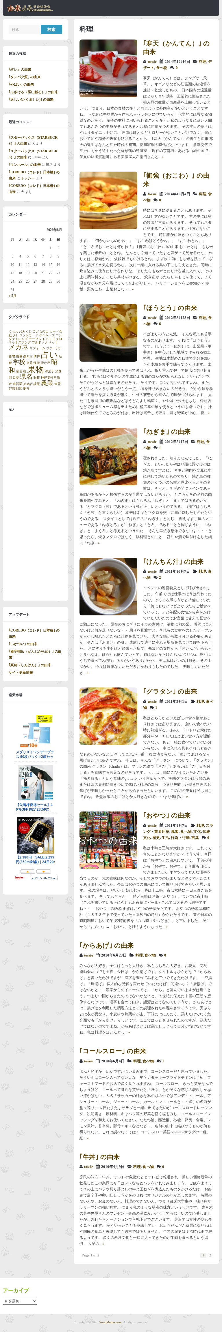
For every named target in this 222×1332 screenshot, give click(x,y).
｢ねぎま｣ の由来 (166, 431)
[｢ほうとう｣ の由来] (108, 360)
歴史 (156, 838)
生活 (165, 838)
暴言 (19, 371)
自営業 (17, 384)
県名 (26, 376)
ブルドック (40, 342)
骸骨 (26, 388)
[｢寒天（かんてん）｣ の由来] (108, 96)
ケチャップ (47, 335)
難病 (19, 388)
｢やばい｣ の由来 (21, 84)
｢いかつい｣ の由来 (23, 644)
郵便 (12, 388)
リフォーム (37, 348)
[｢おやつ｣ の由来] (108, 868)
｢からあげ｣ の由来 (106, 945)
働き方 (28, 356)
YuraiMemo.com (110, 1322)
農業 (47, 383)
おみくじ (25, 331)
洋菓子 (49, 371)
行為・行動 (180, 838)
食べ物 (161, 68)
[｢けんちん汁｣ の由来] (108, 614)
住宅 (12, 356)
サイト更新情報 (21, 672)
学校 (19, 361)
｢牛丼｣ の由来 (99, 1156)
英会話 (28, 384)
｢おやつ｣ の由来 (166, 815)
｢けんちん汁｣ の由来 (173, 561)
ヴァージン (54, 348)
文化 (197, 832)
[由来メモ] (30, 11)
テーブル (35, 339)
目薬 (16, 377)
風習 (175, 832)
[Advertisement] (35, 508)
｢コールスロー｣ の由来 (112, 1051)
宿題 (29, 363)
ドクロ (57, 339)
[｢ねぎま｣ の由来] (108, 484)
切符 (37, 356)
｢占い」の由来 (20, 69)
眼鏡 (37, 377)
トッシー (28, 178)
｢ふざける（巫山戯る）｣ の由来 (33, 92)
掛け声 (45, 363)
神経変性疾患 (50, 377)
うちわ (13, 331)
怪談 (37, 363)
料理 (202, 62)
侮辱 (19, 356)
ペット (53, 342)
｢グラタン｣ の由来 (170, 691)
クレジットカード (25, 335)
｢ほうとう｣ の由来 (170, 307)
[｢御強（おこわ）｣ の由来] (108, 228)
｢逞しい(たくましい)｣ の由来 (31, 99)
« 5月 (12, 296)
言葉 (195, 838)
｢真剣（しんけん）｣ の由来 (30, 665)
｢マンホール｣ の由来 (25, 165)
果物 (35, 369)
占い (49, 354)
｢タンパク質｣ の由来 (25, 77)
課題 (37, 384)
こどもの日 (41, 331)
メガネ (19, 347)
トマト (47, 339)
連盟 (57, 384)
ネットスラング (20, 342)
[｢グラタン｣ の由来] (108, 744)
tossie (152, 62)
